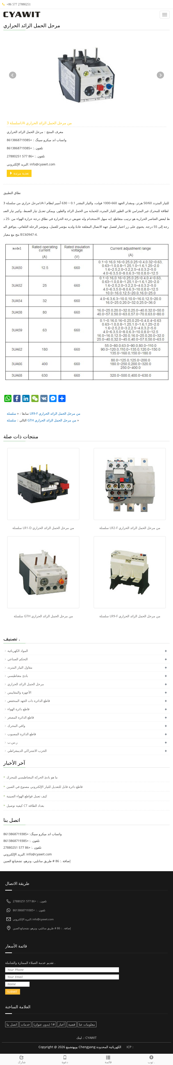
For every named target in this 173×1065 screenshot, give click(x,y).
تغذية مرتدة (21, 173)
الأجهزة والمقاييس (19, 692)
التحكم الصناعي (17, 659)
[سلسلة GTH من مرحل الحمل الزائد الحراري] (43, 572)
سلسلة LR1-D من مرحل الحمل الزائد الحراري (43, 528)
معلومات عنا (87, 1024)
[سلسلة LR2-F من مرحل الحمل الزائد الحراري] (130, 484)
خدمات (25, 1024)
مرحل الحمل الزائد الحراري (25, 684)
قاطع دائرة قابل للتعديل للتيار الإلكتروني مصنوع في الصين (45, 787)
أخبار (61, 1024)
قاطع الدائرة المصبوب (21, 734)
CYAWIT (91, 1038)
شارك (22, 1062)
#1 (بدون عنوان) (44, 1024)
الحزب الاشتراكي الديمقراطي (27, 750)
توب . (151, 1062)
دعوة (65, 1062)
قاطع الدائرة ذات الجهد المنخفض (28, 701)
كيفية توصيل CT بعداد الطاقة (25, 805)
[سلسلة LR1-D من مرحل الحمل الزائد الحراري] (43, 484)
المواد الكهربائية (17, 651)
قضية (71, 1024)
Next (160, 75)
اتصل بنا (12, 1024)
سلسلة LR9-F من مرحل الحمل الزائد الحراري (43, 413)
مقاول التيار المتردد (19, 667)
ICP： (130, 1047)
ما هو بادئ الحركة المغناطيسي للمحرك (32, 777)
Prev (12, 75)
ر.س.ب (12, 742)
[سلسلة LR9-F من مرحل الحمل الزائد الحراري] (130, 572)
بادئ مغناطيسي (17, 676)
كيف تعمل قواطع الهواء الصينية (27, 796)
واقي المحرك (16, 726)
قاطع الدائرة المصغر (20, 717)
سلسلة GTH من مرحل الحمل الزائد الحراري (41, 420)
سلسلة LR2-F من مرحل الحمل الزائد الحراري (129, 528)
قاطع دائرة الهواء (18, 709)
